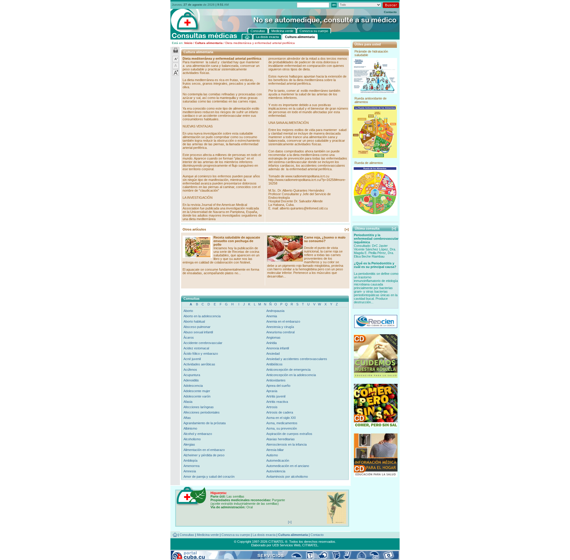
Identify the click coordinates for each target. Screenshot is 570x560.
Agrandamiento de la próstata (204, 423)
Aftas (187, 417)
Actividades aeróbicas (199, 364)
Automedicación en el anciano (287, 466)
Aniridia (271, 343)
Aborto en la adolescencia (202, 316)
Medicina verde (208, 535)
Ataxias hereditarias (280, 439)
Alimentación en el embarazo (204, 450)
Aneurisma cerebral (280, 332)
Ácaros (188, 337)
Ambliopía (190, 460)
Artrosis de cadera (279, 412)
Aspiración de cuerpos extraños (289, 434)
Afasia (187, 401)
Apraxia (271, 391)
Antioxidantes (276, 380)
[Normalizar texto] (175, 68)
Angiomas (273, 337)
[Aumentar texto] (175, 74)
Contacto (390, 12)
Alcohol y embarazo (197, 434)
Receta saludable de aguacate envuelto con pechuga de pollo (236, 241)
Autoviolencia (275, 471)
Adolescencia (193, 385)
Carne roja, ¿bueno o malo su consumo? (325, 239)
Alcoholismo (192, 439)
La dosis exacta (264, 535)
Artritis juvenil (275, 396)
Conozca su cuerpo (235, 535)
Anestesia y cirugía (280, 327)
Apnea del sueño (278, 385)
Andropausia (275, 311)
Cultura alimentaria (209, 43)
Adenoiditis (191, 380)
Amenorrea (191, 466)
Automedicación (277, 460)
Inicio (188, 43)
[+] (347, 229)
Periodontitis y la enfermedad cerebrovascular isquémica (376, 238)
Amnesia (189, 471)
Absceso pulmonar (196, 327)
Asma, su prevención (281, 428)
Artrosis (272, 407)
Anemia (271, 316)
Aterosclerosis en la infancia (286, 444)
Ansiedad (273, 353)
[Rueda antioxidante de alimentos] (374, 157)
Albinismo (190, 428)
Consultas (187, 535)
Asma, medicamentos (281, 423)
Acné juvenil (192, 359)
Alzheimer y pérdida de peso (203, 455)
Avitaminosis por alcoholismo (287, 476)
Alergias (189, 444)
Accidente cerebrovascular (202, 343)
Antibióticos (274, 364)
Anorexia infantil (277, 348)
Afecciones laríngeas (198, 407)
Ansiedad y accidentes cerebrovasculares (296, 359)
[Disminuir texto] (175, 61)
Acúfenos (190, 369)
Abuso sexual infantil (198, 332)
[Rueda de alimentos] (375, 214)
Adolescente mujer (196, 391)
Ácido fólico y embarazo (200, 353)
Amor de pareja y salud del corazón (209, 476)
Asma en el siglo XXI (281, 417)
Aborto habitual (194, 321)
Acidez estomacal (196, 348)
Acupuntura (191, 375)
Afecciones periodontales (201, 412)
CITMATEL (310, 545)
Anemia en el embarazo (283, 321)
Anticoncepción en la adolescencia (291, 375)
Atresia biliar (275, 450)
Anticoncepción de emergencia (288, 369)
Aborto (188, 311)
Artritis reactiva (277, 401)
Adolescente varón (196, 396)
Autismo (272, 455)
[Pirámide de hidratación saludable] (374, 92)
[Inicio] (247, 37)
